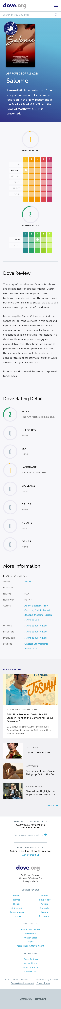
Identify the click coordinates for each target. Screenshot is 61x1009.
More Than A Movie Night (30, 946)
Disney (16, 904)
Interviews (30, 933)
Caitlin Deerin (43, 610)
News (30, 941)
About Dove (30, 963)
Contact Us (30, 971)
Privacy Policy (30, 967)
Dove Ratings (30, 959)
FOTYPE (54, 979)
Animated (16, 908)
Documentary (16, 912)
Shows (44, 895)
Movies (16, 895)
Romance (44, 916)
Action (44, 904)
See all (50, 805)
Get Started (29, 854)
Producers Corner (30, 929)
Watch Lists (30, 937)
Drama (44, 912)
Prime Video (44, 900)
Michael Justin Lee (35, 625)
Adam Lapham (32, 605)
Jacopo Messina (34, 614)
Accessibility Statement (22, 983)
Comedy (44, 908)
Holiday (17, 916)
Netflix (16, 900)
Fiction (28, 581)
